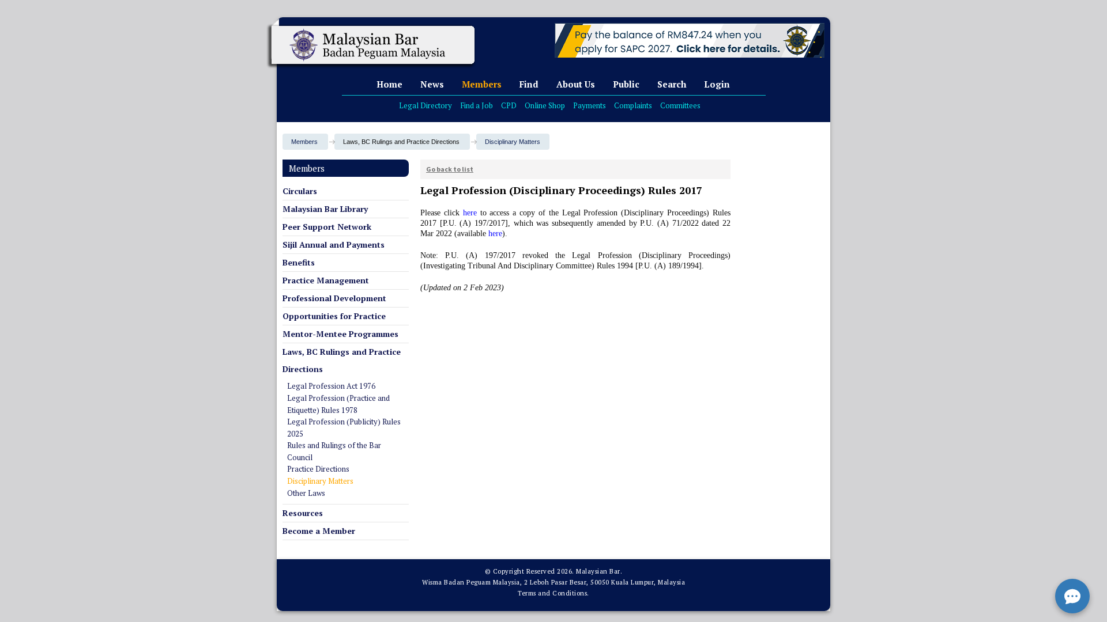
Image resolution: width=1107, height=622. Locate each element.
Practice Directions (318, 469)
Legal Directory (425, 105)
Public (626, 84)
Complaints (633, 105)
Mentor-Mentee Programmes (340, 333)
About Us (575, 84)
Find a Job (476, 105)
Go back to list (449, 169)
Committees (680, 105)
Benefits (299, 262)
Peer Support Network (327, 226)
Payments (589, 105)
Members (482, 84)
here (470, 212)
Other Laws (306, 493)
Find (529, 84)
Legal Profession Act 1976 (331, 386)
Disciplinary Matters (512, 141)
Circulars (300, 190)
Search (671, 84)
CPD (509, 105)
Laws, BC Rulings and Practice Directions (342, 360)
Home (389, 84)
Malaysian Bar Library (325, 208)
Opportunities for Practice (334, 315)
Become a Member (319, 530)
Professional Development (334, 298)
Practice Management (326, 280)
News (432, 84)
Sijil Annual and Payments (334, 244)
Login (717, 84)
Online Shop (545, 105)
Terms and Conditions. (553, 593)
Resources (303, 512)
